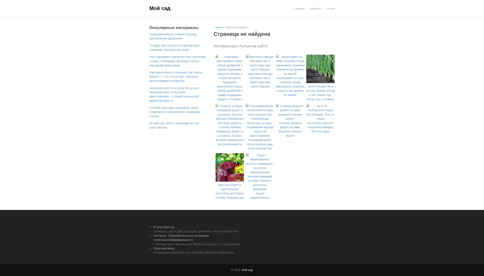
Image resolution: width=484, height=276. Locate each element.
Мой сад (159, 8)
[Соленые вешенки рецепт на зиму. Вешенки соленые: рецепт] (290, 118)
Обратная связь (164, 248)
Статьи (330, 8)
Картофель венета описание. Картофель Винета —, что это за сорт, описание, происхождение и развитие (175, 76)
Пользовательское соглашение (188, 235)
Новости (315, 8)
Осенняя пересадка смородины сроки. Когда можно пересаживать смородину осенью (175, 112)
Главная (299, 8)
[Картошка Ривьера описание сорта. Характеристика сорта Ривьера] (260, 69)
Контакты (160, 235)
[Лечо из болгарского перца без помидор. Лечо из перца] (320, 118)
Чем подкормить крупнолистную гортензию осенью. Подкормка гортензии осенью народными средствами (177, 61)
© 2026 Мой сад (164, 227)
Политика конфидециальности (173, 240)
